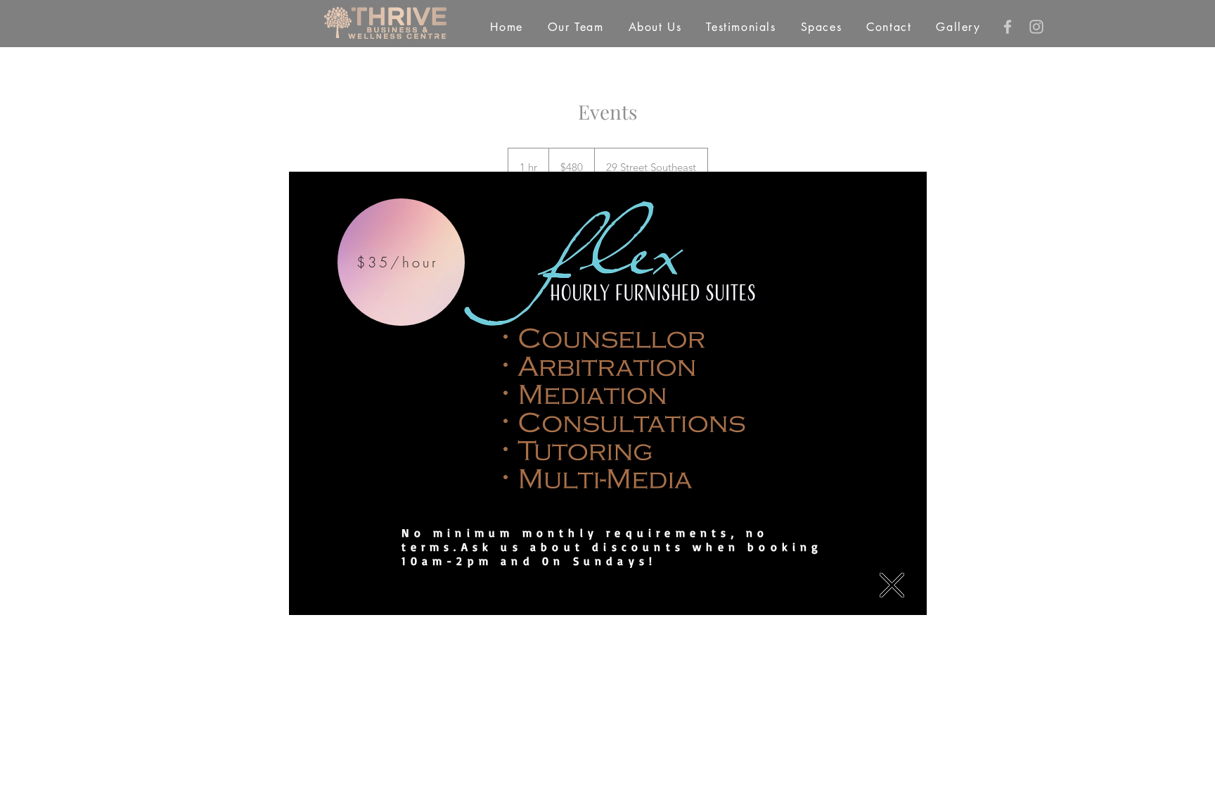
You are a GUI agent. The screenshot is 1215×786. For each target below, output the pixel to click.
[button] (892, 585)
